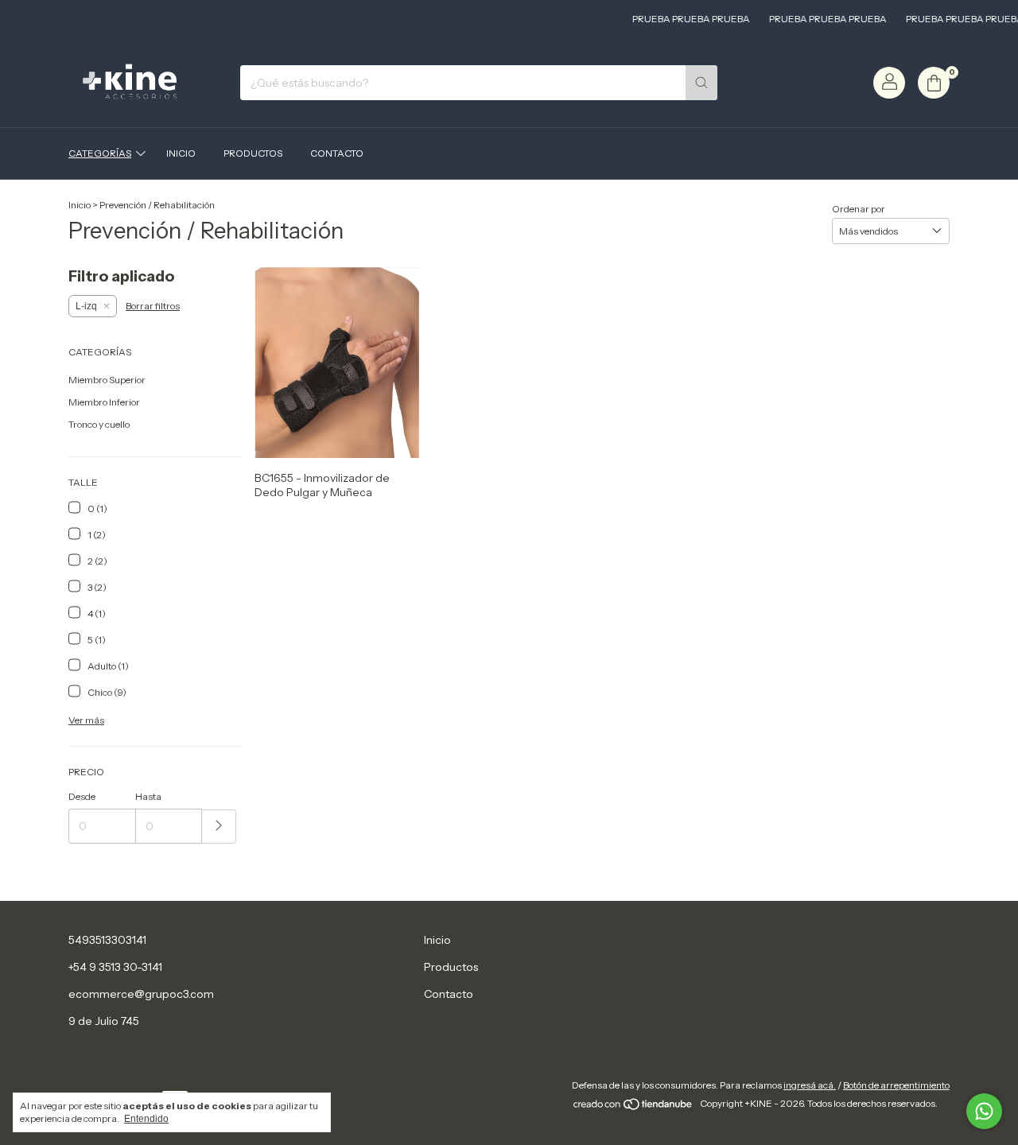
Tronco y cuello (99, 424)
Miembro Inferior (104, 402)
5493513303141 (107, 940)
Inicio (181, 153)
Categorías (99, 153)
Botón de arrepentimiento (896, 1085)
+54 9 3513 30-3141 (115, 967)
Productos (252, 153)
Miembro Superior (107, 380)
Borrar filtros (153, 306)
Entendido (146, 1118)
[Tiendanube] (633, 1107)
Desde (81, 796)
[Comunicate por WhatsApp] (984, 1111)
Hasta (148, 796)
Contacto (336, 153)
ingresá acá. (809, 1085)
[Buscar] (701, 82)
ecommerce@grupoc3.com (141, 994)
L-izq (86, 306)
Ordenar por (858, 209)
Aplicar (219, 826)
